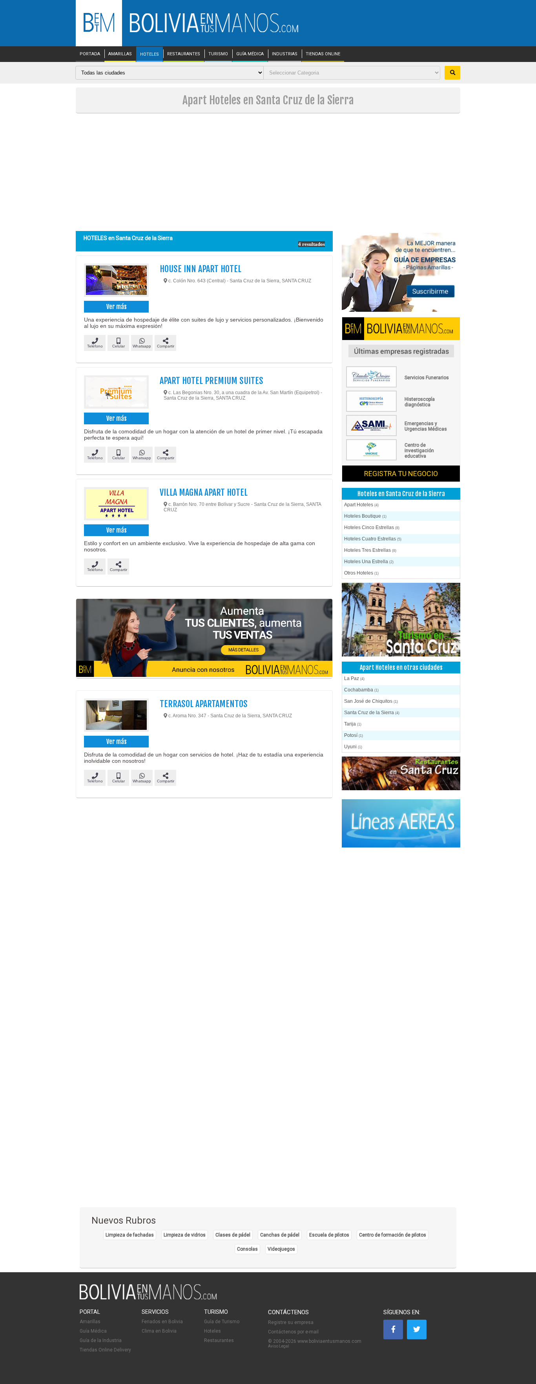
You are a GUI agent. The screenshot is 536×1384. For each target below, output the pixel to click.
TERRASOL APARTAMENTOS (204, 703)
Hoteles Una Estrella (369, 561)
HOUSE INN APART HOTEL (200, 269)
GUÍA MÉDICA (250, 54)
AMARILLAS (120, 54)
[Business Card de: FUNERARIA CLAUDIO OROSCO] (401, 386)
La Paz (354, 678)
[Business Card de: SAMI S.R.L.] (401, 434)
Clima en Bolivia (159, 1331)
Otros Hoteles (361, 573)
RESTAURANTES (183, 54)
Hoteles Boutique (365, 516)
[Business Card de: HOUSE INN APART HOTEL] (116, 281)
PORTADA (90, 54)
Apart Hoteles (361, 504)
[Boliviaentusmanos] (99, 30)
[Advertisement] (268, 172)
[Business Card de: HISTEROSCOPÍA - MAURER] (401, 410)
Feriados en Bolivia (162, 1321)
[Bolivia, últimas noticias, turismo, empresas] (148, 1298)
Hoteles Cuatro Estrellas (372, 539)
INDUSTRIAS (284, 54)
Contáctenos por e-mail (293, 1332)
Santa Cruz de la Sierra (371, 712)
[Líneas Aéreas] (401, 824)
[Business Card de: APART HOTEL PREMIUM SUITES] (116, 393)
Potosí (353, 735)
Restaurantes (219, 1340)
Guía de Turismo (221, 1321)
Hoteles (212, 1331)
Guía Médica (93, 1331)
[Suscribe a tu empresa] (204, 638)
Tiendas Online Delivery (105, 1350)
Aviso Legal (278, 1346)
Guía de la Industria (101, 1340)
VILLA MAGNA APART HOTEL (204, 492)
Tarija (352, 724)
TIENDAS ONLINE (323, 54)
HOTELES (149, 54)
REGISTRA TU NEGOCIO (401, 473)
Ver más (116, 307)
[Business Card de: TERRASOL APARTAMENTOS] (116, 716)
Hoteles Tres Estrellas (370, 550)
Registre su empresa (291, 1322)
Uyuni (353, 746)
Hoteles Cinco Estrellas (371, 527)
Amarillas (90, 1321)
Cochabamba (361, 690)
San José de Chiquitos (371, 701)
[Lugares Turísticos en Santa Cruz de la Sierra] (401, 620)
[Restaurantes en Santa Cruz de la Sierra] (401, 774)
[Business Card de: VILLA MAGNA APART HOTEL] (116, 504)
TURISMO (218, 54)
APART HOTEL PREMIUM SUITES (211, 380)
